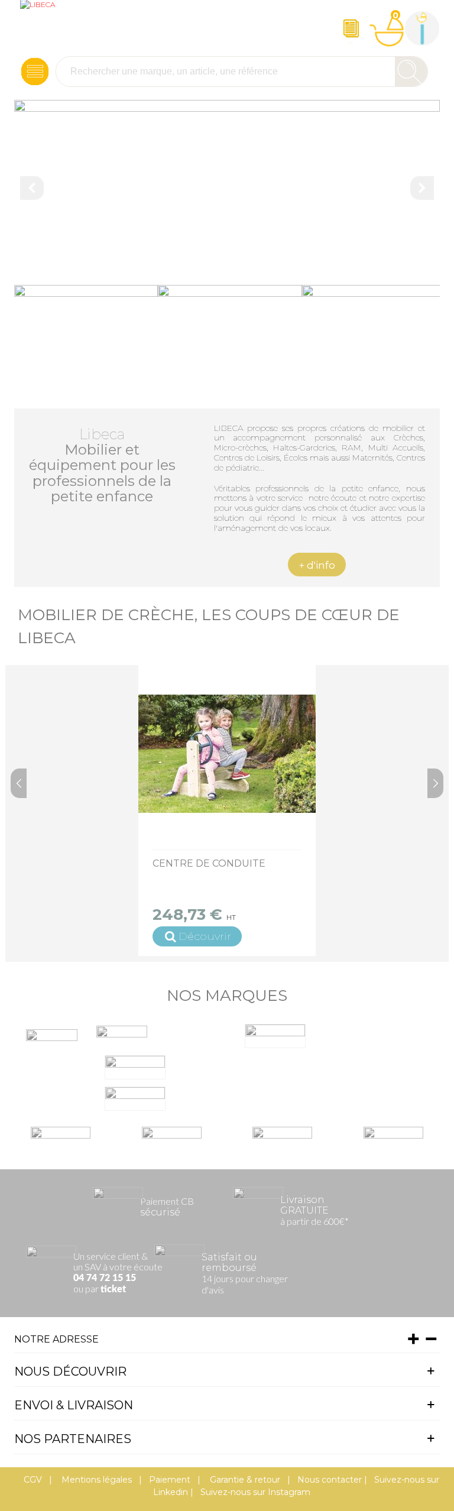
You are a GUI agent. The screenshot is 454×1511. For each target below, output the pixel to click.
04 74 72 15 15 (104, 1278)
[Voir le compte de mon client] (422, 28)
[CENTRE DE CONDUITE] (227, 753)
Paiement (169, 1479)
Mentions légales (95, 1479)
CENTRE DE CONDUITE (209, 863)
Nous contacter (329, 1479)
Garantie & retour (243, 1479)
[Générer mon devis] (351, 28)
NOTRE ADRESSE (56, 1339)
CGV (33, 1479)
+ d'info (317, 565)
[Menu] (35, 72)
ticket (113, 1289)
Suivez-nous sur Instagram (255, 1492)
